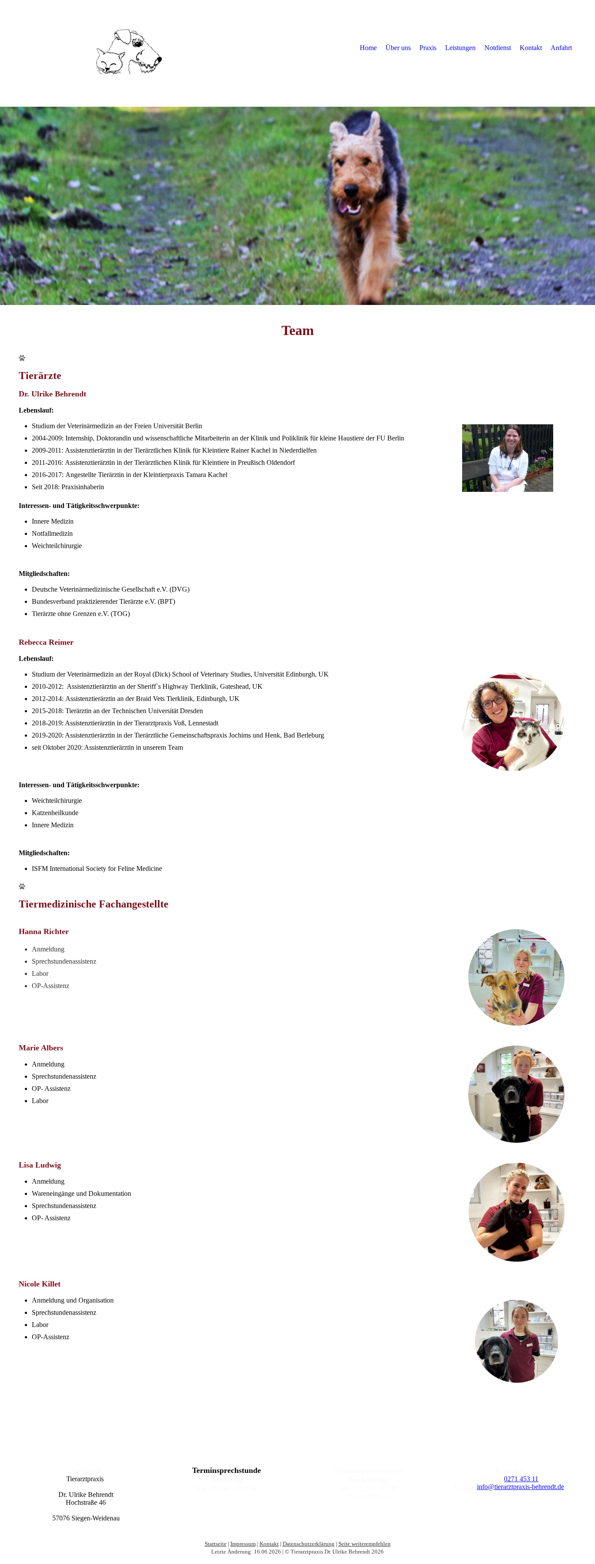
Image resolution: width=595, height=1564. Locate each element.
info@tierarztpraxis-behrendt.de (520, 1486)
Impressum (243, 1543)
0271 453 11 (521, 1479)
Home (368, 47)
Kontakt (531, 47)
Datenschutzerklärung (309, 1543)
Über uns (398, 47)
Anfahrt (561, 47)
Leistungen (460, 47)
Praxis (427, 47)
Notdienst (497, 47)
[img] (90, 47)
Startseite (216, 1543)
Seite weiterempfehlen (364, 1543)
